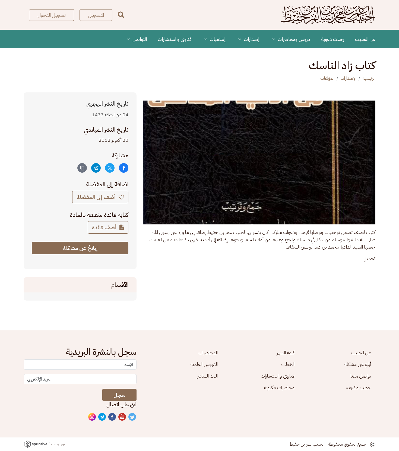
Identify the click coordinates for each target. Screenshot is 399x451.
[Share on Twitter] (110, 168)
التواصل (139, 39)
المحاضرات (208, 352)
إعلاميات (217, 39)
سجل (119, 395)
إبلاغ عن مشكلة (80, 248)
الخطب (287, 364)
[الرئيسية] (327, 14)
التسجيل (96, 15)
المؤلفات (327, 78)
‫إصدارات (251, 39)
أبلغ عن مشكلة (357, 364)
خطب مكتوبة (358, 387)
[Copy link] (82, 168)
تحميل (369, 258)
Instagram (92, 417)
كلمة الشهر (285, 352)
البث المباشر (207, 375)
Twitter (132, 417)
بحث (121, 14)
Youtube (122, 417)
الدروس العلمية (204, 364)
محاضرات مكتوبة (279, 387)
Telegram (102, 417)
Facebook (112, 417)
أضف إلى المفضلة (97, 197)
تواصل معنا (360, 375)
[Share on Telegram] (96, 168)
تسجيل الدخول (51, 15)
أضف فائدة (105, 227)
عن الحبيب (365, 39)
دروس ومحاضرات (293, 39)
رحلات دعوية (332, 39)
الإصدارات (348, 78)
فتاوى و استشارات (175, 39)
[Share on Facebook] (123, 168)
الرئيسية (368, 78)
